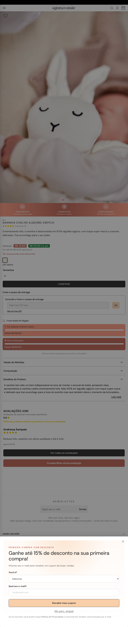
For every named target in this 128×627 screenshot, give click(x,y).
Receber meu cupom (64, 602)
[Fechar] (123, 541)
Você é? (13, 572)
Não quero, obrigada (64, 611)
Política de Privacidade (52, 616)
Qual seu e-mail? (17, 586)
